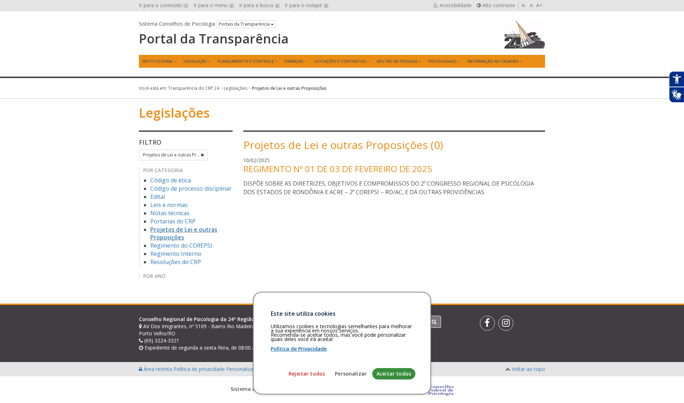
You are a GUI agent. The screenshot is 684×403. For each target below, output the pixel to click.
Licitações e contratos (340, 61)
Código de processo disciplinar (191, 188)
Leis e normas (169, 205)
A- (524, 5)
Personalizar (351, 373)
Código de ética (170, 180)
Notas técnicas (170, 213)
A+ (539, 5)
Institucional (157, 61)
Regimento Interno (175, 254)
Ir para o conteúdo (163, 5)
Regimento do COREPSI (181, 245)
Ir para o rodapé (306, 5)
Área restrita (157, 369)
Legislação (195, 61)
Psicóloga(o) (442, 61)
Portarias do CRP (173, 221)
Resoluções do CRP (175, 262)
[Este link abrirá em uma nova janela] (487, 323)
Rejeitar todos (307, 373)
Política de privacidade (199, 369)
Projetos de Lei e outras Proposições (183, 234)
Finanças (294, 61)
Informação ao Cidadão (493, 61)
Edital (157, 197)
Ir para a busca (258, 5)
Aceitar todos (394, 373)
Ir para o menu (213, 5)
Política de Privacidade (299, 348)
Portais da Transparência (245, 24)
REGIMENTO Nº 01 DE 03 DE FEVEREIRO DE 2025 (337, 169)
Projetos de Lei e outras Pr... (172, 155)
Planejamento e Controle (246, 61)
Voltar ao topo (528, 369)
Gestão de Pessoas (397, 61)
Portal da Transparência (214, 39)
